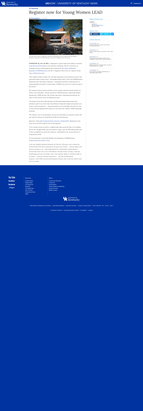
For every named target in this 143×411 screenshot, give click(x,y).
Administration (53, 184)
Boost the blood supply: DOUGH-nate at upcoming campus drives (100, 72)
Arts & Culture (29, 190)
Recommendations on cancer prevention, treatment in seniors (100, 45)
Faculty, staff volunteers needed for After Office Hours (101, 52)
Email (107, 205)
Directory (90, 210)
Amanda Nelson (35, 18)
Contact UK (52, 182)
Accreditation (84, 210)
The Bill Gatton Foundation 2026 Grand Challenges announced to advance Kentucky (100, 59)
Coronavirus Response (55, 181)
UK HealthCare (29, 184)
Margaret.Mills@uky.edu (97, 25)
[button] (137, 3)
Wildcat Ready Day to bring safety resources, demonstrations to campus (101, 65)
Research (27, 186)
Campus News (29, 181)
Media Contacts (53, 190)
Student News (29, 182)
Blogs (26, 194)
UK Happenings (33, 8)
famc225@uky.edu (35, 140)
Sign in (111, 205)
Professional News (30, 192)
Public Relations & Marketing (56, 186)
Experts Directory (53, 188)
